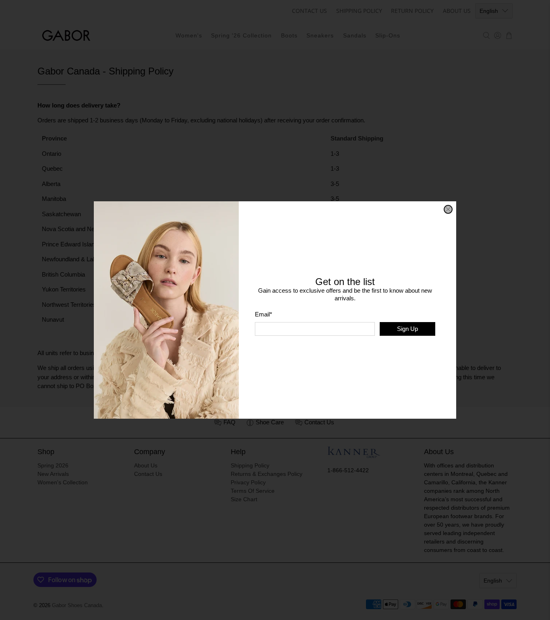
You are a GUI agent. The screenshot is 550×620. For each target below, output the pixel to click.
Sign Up (407, 328)
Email (263, 314)
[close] (448, 209)
